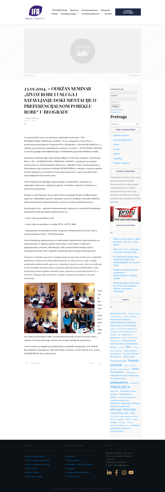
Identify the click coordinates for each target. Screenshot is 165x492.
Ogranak (121, 347)
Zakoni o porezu (33, 472)
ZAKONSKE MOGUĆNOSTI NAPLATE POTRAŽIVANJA (125, 428)
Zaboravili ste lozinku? (116, 110)
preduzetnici (119, 382)
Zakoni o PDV (32, 468)
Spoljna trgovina (121, 135)
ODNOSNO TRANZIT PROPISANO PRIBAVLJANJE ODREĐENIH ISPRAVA (124, 344)
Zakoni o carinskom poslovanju (38, 464)
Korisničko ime (117, 89)
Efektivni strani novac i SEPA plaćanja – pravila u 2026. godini (126, 242)
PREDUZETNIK (134, 383)
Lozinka (113, 96)
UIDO (132, 413)
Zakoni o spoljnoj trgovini (36, 456)
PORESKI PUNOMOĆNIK (118, 361)
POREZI (126, 365)
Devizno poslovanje (122, 140)
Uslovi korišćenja (73, 476)
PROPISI (113, 397)
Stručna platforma (74, 460)
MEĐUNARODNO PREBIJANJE (120, 320)
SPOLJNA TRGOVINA (123, 409)
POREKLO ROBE (128, 357)
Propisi (116, 149)
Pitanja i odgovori (121, 163)
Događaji (117, 158)
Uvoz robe (121, 422)
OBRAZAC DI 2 (115, 338)
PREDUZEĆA (120, 387)
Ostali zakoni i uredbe (35, 476)
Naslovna (70, 456)
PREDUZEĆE (114, 391)
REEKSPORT (115, 403)
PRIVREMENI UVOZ (125, 394)
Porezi (116, 144)
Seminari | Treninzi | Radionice (78, 472)
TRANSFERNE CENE (119, 413)
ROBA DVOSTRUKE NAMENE (120, 406)
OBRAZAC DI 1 (127, 335)
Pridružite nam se (115, 112)
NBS (119, 335)
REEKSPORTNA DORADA (130, 403)
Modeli (116, 154)
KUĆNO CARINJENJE (129, 316)
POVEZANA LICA (131, 372)
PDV (128, 347)
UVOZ (128, 419)
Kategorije (71, 468)
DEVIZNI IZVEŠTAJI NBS (118, 313)
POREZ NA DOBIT (124, 369)
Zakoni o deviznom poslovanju (38, 460)
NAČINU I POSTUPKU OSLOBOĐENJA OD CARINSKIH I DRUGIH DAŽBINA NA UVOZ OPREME (123, 332)
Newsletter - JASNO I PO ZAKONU (79, 464)
